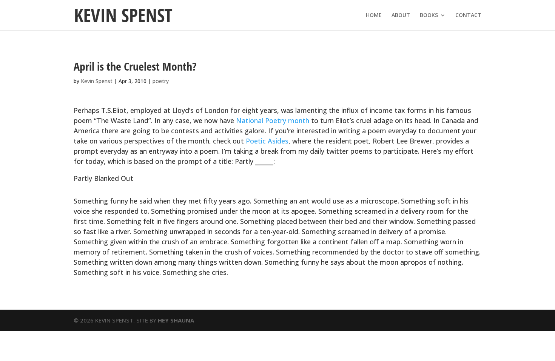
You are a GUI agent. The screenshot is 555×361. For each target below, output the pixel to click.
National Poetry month (272, 120)
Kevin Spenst (97, 81)
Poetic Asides (267, 140)
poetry (161, 81)
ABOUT (401, 15)
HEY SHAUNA (176, 320)
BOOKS (429, 15)
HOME (374, 15)
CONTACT (468, 15)
